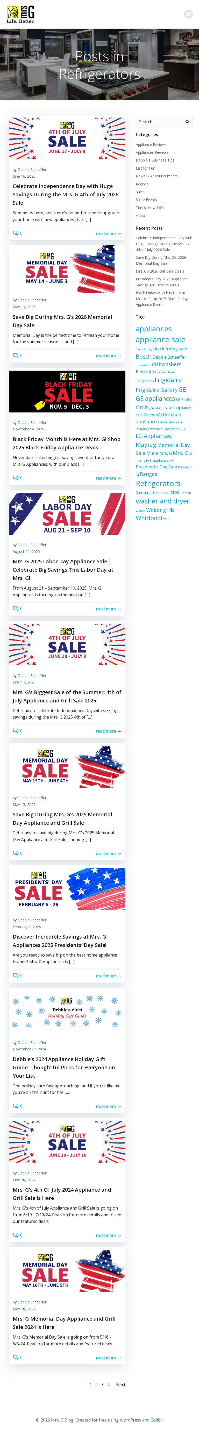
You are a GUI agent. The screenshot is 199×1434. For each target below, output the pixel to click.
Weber (140, 511)
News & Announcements (157, 175)
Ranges (148, 473)
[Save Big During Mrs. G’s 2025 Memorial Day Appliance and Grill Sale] (67, 766)
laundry (141, 429)
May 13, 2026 (24, 306)
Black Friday (144, 349)
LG (184, 429)
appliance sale (161, 339)
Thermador (161, 492)
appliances (154, 328)
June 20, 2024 (24, 1179)
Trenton (185, 493)
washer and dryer (162, 501)
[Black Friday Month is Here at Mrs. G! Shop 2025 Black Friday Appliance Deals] (67, 391)
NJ (172, 460)
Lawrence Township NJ (164, 429)
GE (182, 389)
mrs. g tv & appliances (153, 460)
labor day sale (171, 422)
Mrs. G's (182, 452)
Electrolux (146, 371)
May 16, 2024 (24, 1308)
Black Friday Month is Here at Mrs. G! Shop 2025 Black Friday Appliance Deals (162, 298)
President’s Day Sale (156, 467)
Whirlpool (149, 518)
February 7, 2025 (27, 926)
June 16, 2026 (24, 176)
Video (140, 215)
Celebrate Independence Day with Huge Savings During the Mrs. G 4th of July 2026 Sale (164, 243)
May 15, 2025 (24, 804)
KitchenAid (154, 415)
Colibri (157, 1420)
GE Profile (184, 399)
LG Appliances (154, 436)
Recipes (142, 184)
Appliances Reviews (152, 152)
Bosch (144, 356)
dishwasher (143, 365)
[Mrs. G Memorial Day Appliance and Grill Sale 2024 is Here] (67, 1271)
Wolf (166, 519)
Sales (140, 191)
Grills (142, 407)
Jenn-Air (155, 408)
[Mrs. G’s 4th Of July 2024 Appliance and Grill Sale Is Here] (67, 1142)
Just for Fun (145, 168)
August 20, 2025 (26, 551)
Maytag (146, 445)
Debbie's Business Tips (155, 160)
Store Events (146, 199)
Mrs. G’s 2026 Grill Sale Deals (160, 271)
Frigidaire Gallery (156, 389)
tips (175, 492)
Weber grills (160, 509)
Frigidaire (168, 379)
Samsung (144, 492)
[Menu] (188, 14)
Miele (152, 453)
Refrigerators (158, 483)
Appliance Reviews (151, 144)
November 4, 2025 (28, 429)
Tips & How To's (150, 207)
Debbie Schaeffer (32, 169)
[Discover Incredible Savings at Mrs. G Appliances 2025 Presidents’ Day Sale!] (67, 889)
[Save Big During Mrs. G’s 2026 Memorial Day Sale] (67, 269)
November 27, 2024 (29, 1049)
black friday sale (170, 349)
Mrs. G (165, 453)
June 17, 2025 (24, 682)
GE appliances (155, 398)
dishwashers (166, 364)
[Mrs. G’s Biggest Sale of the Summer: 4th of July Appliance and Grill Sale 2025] (67, 644)
